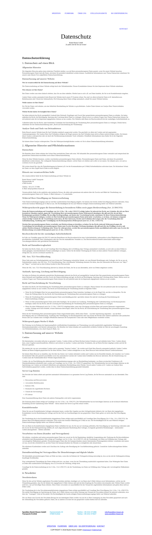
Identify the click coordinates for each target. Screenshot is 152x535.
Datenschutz (97, 530)
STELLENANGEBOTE (98, 13)
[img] (76, 32)
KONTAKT (101, 526)
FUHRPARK (62, 526)
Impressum (87, 530)
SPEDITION (51, 526)
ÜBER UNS (73, 526)
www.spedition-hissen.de (114, 514)
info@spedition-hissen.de (114, 512)
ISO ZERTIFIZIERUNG (87, 526)
